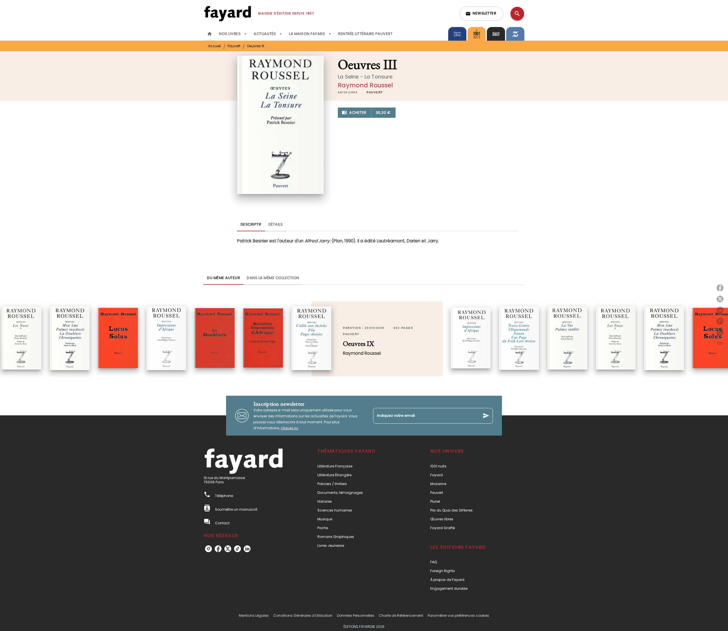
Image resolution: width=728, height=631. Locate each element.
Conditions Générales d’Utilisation (302, 615)
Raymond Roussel (365, 85)
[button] (481, 14)
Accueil (214, 46)
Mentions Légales (254, 615)
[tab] (210, 34)
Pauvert (234, 46)
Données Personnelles (355, 615)
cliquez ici (289, 428)
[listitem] (208, 549)
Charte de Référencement (401, 615)
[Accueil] (227, 13)
